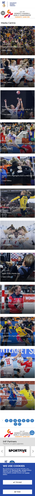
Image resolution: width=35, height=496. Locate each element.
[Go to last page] (19, 424)
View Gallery (7, 50)
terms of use (16, 470)
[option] (17, 451)
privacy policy (26, 470)
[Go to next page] (15, 424)
